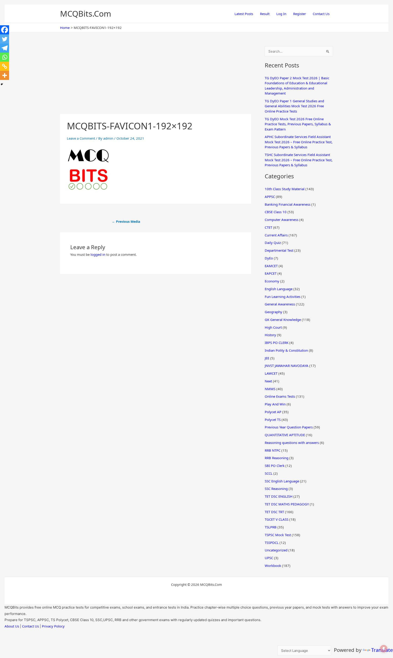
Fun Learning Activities (282, 296)
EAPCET (271, 273)
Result (265, 13)
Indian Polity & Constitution (286, 350)
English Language (278, 289)
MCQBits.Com (85, 13)
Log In (281, 13)
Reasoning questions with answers (292, 442)
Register (299, 13)
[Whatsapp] (4, 57)
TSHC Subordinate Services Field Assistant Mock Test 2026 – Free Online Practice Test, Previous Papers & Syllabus (299, 159)
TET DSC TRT (274, 512)
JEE (267, 358)
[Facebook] (4, 29)
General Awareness (280, 304)
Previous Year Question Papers (289, 427)
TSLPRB (271, 527)
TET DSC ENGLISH (278, 496)
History (270, 335)
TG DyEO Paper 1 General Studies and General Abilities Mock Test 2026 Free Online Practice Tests (294, 106)
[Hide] (2, 84)
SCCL (268, 473)
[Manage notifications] (383, 648)
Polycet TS (273, 419)
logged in (98, 254)
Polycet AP (273, 412)
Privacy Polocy (53, 626)
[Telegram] (4, 48)
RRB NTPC (272, 450)
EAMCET (271, 266)
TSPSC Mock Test (278, 535)
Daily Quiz (273, 242)
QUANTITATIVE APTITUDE (285, 435)
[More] (4, 75)
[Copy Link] (4, 66)
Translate (382, 649)
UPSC (269, 558)
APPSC (270, 196)
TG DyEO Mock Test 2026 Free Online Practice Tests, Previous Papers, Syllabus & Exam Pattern (298, 124)
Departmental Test (279, 250)
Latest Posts (243, 13)
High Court (273, 327)
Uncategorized (276, 550)
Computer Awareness (281, 219)
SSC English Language (282, 481)
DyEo (269, 258)
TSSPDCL (272, 542)
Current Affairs (276, 235)
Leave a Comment (81, 138)
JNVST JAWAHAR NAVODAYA (286, 365)
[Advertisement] (155, 80)
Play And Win (275, 404)
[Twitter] (4, 39)
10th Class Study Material (285, 189)
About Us (12, 626)
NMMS (270, 389)
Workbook (273, 565)
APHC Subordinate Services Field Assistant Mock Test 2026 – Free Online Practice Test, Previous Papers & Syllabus (299, 141)
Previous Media (126, 221)
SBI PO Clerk (275, 465)
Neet (268, 381)
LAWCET (271, 373)
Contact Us (321, 13)
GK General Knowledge (283, 319)
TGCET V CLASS (276, 519)
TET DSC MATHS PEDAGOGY (287, 504)
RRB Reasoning (276, 458)
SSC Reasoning (276, 488)
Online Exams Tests (280, 396)
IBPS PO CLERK (276, 342)
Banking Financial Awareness (287, 204)
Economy (272, 281)
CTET (268, 227)
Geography (273, 312)
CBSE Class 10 (276, 212)
